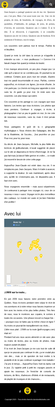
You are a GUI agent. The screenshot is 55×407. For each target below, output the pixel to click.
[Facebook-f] (20, 391)
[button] (27, 5)
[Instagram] (35, 391)
